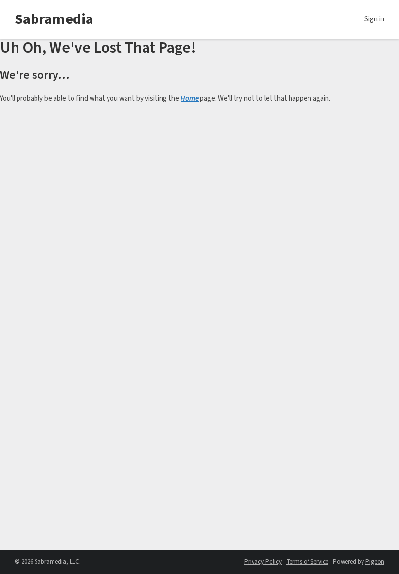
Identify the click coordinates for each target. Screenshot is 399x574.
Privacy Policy (263, 561)
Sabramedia (54, 19)
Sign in (374, 19)
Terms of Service (307, 561)
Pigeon (374, 561)
